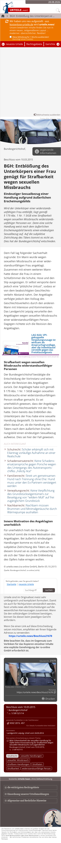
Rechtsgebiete (34, 44)
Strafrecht (12, 755)
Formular (4, 839)
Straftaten (37, 764)
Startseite (11, 584)
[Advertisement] (30, 81)
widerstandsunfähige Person (36, 768)
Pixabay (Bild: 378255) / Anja (50, 118)
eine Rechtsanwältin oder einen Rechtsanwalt (22, 835)
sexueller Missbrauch (18, 760)
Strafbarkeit (13, 768)
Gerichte (50, 44)
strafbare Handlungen (18, 764)
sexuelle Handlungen (31, 755)
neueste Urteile (14, 44)
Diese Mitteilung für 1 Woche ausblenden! (30, 38)
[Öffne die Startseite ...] (24, 7)
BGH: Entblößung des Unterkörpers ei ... (32, 16)
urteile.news (19, 829)
